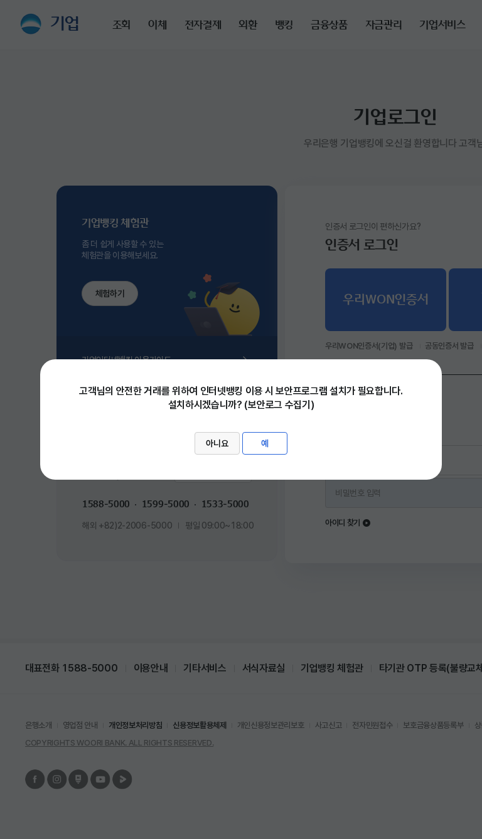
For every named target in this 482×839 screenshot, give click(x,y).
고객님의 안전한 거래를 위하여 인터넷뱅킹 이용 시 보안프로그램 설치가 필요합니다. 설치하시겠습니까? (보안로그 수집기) (241, 417)
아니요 (217, 443)
